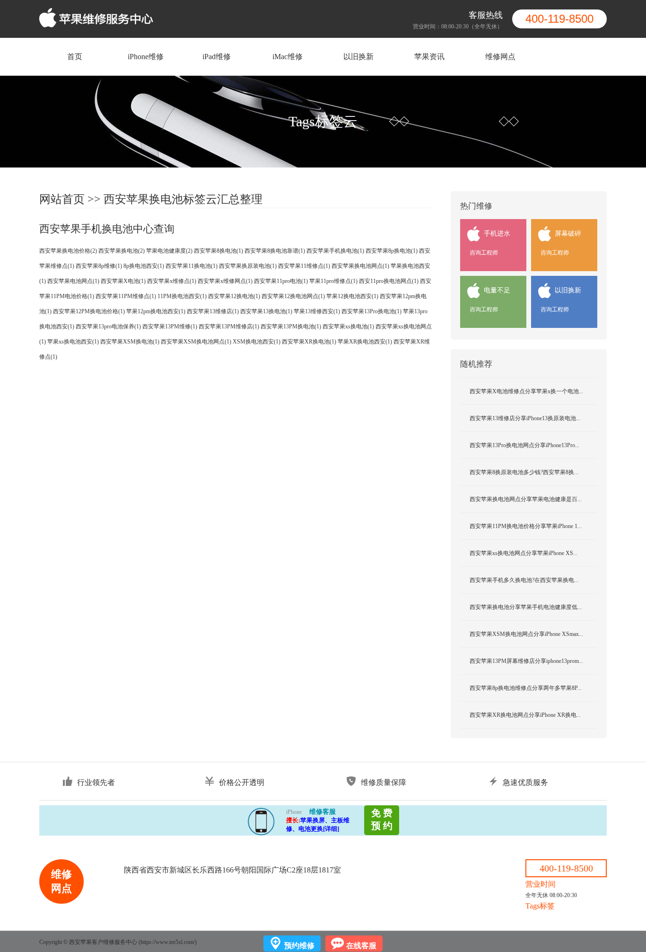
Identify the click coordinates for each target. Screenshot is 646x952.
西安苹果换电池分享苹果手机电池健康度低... (526, 607)
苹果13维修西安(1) (317, 311)
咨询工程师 (484, 252)
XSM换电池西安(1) (256, 341)
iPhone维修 (146, 57)
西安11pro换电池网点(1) (389, 281)
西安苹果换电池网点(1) (360, 266)
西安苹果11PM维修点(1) (126, 296)
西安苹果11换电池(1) (192, 266)
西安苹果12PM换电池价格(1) (89, 311)
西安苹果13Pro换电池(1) (371, 311)
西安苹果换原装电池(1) (248, 266)
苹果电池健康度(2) (169, 250)
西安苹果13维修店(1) (213, 311)
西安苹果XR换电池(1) (309, 341)
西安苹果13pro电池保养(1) (108, 326)
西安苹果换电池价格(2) (68, 250)
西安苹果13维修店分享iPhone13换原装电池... (525, 418)
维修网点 (500, 57)
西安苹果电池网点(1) (73, 281)
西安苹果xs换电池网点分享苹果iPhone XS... (523, 553)
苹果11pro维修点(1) (333, 281)
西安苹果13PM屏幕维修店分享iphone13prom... (526, 661)
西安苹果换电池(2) (121, 250)
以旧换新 (358, 57)
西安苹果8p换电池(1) (392, 250)
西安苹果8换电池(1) (218, 250)
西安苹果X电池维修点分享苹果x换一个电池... (526, 391)
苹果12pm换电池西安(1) (155, 311)
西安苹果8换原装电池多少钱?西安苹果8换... (524, 472)
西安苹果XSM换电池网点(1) (196, 341)
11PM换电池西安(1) (182, 296)
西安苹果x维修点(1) (171, 281)
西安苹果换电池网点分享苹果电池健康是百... (526, 499)
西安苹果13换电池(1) (266, 311)
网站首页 (62, 199)
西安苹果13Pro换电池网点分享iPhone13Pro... (524, 445)
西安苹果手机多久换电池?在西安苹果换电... (524, 580)
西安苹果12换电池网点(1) (293, 296)
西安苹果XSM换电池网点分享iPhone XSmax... (526, 634)
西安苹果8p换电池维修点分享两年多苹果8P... (526, 688)
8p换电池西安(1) (143, 266)
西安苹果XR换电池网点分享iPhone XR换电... (525, 715)
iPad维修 (216, 57)
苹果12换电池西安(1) (352, 296)
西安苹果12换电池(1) (234, 296)
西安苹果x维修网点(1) (225, 281)
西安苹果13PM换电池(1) (291, 326)
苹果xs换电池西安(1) (73, 341)
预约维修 (299, 946)
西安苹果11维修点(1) (304, 266)
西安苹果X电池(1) (123, 281)
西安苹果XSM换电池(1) (129, 341)
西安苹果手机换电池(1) (335, 250)
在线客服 (361, 946)
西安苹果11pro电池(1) (281, 281)
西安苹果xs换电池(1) (348, 326)
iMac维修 (287, 57)
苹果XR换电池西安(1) (365, 341)
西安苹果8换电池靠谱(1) (274, 250)
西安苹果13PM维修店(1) (229, 326)
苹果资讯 (429, 57)
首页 (74, 57)
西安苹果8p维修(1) (99, 266)
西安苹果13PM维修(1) (169, 326)
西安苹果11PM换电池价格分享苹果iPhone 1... (526, 526)
